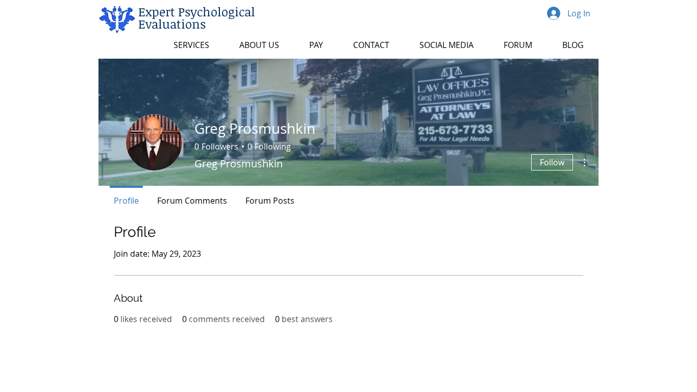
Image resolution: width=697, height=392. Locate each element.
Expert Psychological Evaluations (196, 17)
